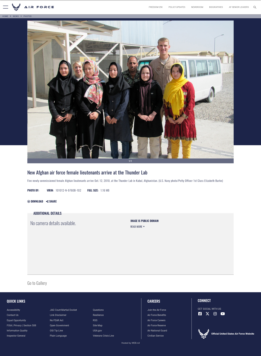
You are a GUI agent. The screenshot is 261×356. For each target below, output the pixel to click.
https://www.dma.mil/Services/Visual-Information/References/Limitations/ (165, 246)
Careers (153, 301)
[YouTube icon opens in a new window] (222, 314)
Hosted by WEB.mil (130, 343)
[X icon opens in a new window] (207, 314)
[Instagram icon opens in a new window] (215, 314)
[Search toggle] (255, 7)
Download (36, 201)
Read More (136, 226)
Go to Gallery (37, 283)
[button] (5, 7)
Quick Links (16, 301)
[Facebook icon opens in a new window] (200, 314)
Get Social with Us (209, 308)
